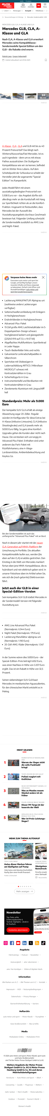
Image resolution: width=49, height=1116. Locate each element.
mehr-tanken (10, 1092)
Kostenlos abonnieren (18, 930)
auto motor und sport (11, 1017)
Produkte (28, 1)
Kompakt (28, 10)
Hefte (21, 1)
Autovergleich (16, 962)
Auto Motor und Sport (25, 1078)
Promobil (21, 1099)
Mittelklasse (39, 10)
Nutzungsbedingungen (32, 989)
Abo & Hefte (34, 1024)
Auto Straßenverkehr (18, 1024)
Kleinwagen (17, 10)
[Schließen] (43, 277)
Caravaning (10, 1085)
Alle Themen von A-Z (28, 982)
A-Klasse (6, 146)
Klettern (39, 1085)
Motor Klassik (27, 1017)
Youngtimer (39, 1017)
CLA (14, 146)
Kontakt (42, 982)
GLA (20, 146)
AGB (19, 989)
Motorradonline (36, 1092)
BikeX (39, 1078)
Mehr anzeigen (22, 891)
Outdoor (11, 1099)
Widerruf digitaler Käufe (33, 969)
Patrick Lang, (7, 56)
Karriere (36, 1004)
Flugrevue (29, 1085)
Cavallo (19, 1085)
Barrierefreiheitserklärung (20, 1004)
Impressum (10, 989)
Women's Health (24, 1106)
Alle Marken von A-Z (10, 982)
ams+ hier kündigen (14, 969)
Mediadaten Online (16, 1037)
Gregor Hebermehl (20, 56)
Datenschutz (16, 996)
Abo (38, 5)
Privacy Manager (29, 996)
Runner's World (33, 1099)
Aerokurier (10, 1078)
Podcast (25, 955)
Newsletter (34, 955)
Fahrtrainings (14, 955)
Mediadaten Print (33, 1037)
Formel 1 (6, 10)
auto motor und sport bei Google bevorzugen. (24, 290)
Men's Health (23, 1092)
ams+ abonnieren (30, 962)
